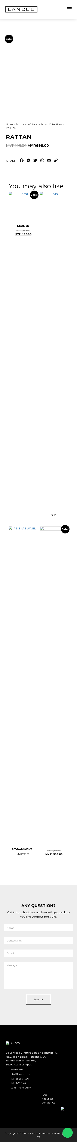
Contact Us (48, 1102)
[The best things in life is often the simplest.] (21, 9)
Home (9, 124)
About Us (47, 1098)
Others (33, 124)
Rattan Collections (51, 124)
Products (21, 124)
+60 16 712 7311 (19, 1083)
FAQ (44, 1094)
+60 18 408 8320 (20, 1078)
